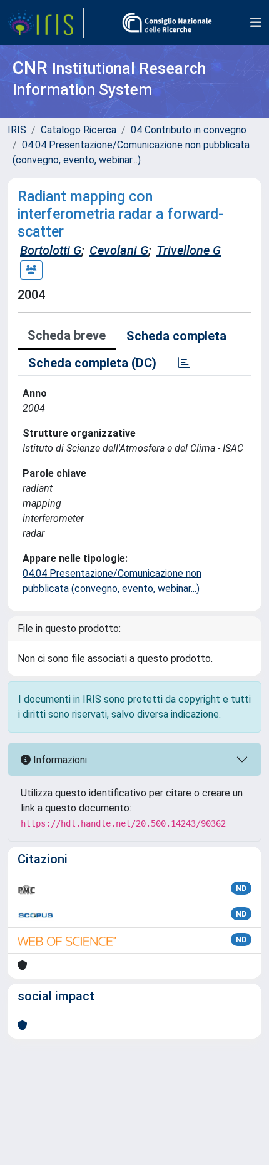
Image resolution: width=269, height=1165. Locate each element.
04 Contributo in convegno (188, 130)
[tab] (184, 363)
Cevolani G (118, 250)
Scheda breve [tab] (67, 335)
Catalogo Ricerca (78, 130)
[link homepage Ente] (167, 23)
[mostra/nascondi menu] (255, 22)
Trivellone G (188, 250)
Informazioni (59, 760)
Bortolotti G (50, 250)
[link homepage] (46, 23)
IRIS (17, 130)
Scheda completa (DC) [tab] (92, 362)
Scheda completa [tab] (176, 335)
